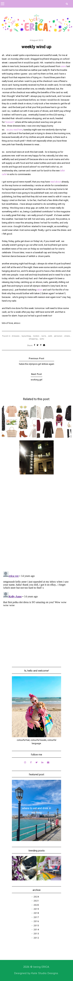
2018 (36, 913)
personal (58, 336)
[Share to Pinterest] (41, 345)
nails (43, 336)
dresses (16, 336)
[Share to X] (38, 345)
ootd (50, 336)
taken (39, 289)
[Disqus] (36, 525)
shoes (67, 336)
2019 (36, 909)
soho (42, 339)
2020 (36, 905)
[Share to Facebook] (34, 345)
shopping (33, 339)
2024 (36, 897)
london (36, 336)
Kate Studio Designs (44, 973)
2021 (36, 901)
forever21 (10, 122)
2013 (36, 933)
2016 (36, 921)
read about (55, 181)
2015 (36, 925)
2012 (36, 938)
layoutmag (26, 336)
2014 (36, 929)
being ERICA (41, 966)
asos (63, 66)
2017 (36, 917)
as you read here (14, 129)
